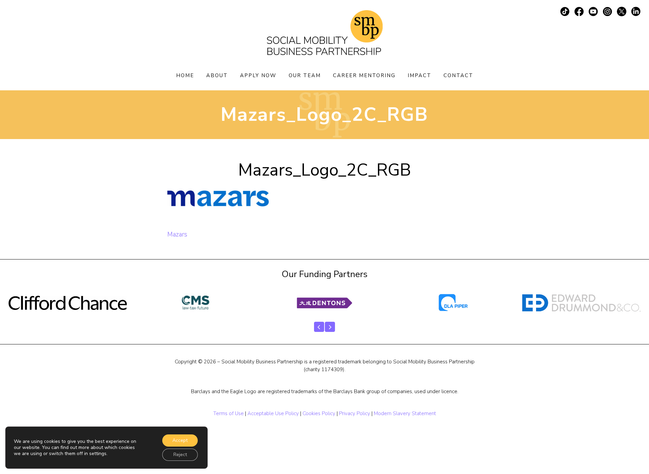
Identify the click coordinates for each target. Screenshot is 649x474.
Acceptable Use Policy (273, 413)
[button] (319, 327)
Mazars (177, 234)
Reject (180, 454)
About (217, 75)
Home (185, 75)
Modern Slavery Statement (405, 413)
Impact (419, 75)
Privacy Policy (354, 413)
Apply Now (258, 75)
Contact (458, 75)
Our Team (305, 75)
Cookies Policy (319, 413)
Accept (180, 440)
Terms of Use (228, 413)
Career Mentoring (364, 75)
